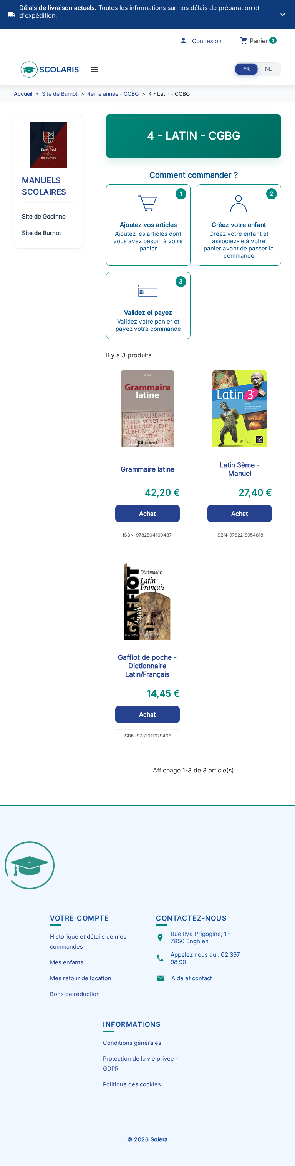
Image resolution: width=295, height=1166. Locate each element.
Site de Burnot (41, 233)
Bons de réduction (75, 994)
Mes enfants (66, 962)
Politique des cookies (132, 1084)
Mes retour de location (80, 978)
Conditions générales (132, 1042)
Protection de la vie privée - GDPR (140, 1063)
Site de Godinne (44, 216)
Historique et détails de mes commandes (88, 941)
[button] (200, 41)
